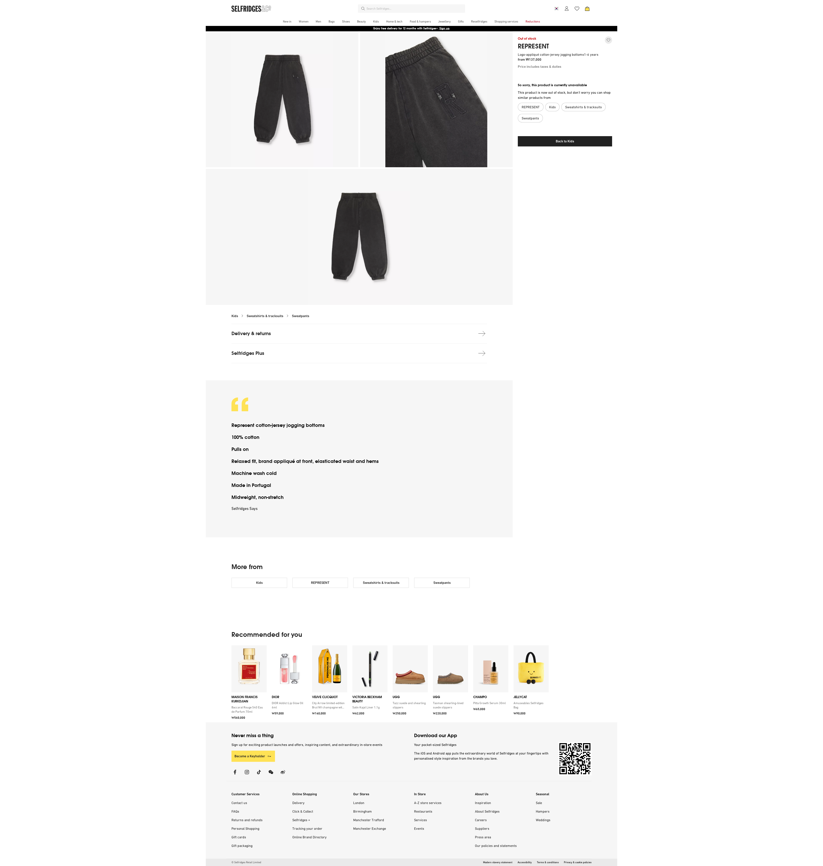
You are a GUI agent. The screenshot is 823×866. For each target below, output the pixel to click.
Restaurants (423, 811)
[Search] (363, 8)
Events (419, 828)
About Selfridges (487, 811)
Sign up (444, 28)
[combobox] (414, 8)
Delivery (298, 803)
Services (420, 820)
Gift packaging (241, 846)
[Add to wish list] (608, 40)
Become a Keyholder (249, 756)
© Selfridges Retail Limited (246, 862)
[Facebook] (234, 775)
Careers (481, 820)
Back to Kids (565, 141)
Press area (483, 837)
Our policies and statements (496, 846)
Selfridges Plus (247, 353)
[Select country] (556, 8)
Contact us (239, 803)
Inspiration (483, 803)
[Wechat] (270, 775)
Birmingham (362, 811)
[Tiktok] (258, 775)
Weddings (543, 820)
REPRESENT (533, 46)
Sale (539, 803)
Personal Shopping (245, 828)
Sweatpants (300, 316)
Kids (234, 316)
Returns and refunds (247, 820)
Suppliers (482, 828)
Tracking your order (307, 828)
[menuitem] (287, 21)
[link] (248, 709)
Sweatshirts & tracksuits (265, 316)
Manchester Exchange (369, 828)
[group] (390, 683)
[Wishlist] (577, 8)
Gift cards (238, 837)
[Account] (566, 8)
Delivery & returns (251, 333)
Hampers (543, 811)
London (358, 803)
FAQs (235, 811)
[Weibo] (282, 775)
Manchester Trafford (368, 820)
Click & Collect (302, 811)
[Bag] (587, 8)
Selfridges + (301, 820)
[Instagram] (246, 775)
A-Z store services (428, 803)
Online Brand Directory (309, 837)
